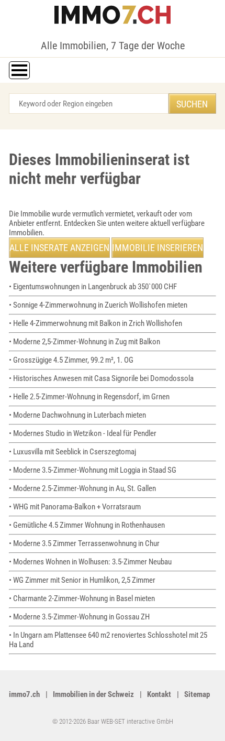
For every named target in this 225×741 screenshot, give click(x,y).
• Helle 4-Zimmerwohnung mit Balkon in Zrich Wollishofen (95, 323)
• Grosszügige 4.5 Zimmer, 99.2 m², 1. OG (71, 360)
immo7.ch (24, 694)
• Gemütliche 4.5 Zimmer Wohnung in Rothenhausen (87, 525)
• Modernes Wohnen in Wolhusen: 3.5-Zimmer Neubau (90, 561)
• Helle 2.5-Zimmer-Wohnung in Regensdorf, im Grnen (89, 396)
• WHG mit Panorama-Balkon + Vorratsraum (75, 506)
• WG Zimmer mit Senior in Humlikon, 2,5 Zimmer (82, 580)
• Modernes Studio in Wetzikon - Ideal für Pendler (82, 433)
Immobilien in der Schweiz (93, 694)
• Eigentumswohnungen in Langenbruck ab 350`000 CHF (93, 286)
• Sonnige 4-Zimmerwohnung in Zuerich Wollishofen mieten (98, 305)
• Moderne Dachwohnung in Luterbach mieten (77, 415)
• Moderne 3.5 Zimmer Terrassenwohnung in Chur (84, 543)
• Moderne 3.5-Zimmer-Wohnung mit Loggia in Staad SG (92, 470)
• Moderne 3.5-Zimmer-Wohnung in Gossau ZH (79, 617)
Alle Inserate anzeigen (59, 247)
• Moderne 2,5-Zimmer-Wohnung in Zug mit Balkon (84, 341)
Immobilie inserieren (157, 247)
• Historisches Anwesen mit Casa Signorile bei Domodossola (101, 378)
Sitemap (197, 694)
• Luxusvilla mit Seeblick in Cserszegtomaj (72, 451)
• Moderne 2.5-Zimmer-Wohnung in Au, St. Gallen (82, 488)
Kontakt (159, 694)
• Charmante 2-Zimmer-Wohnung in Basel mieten (82, 598)
